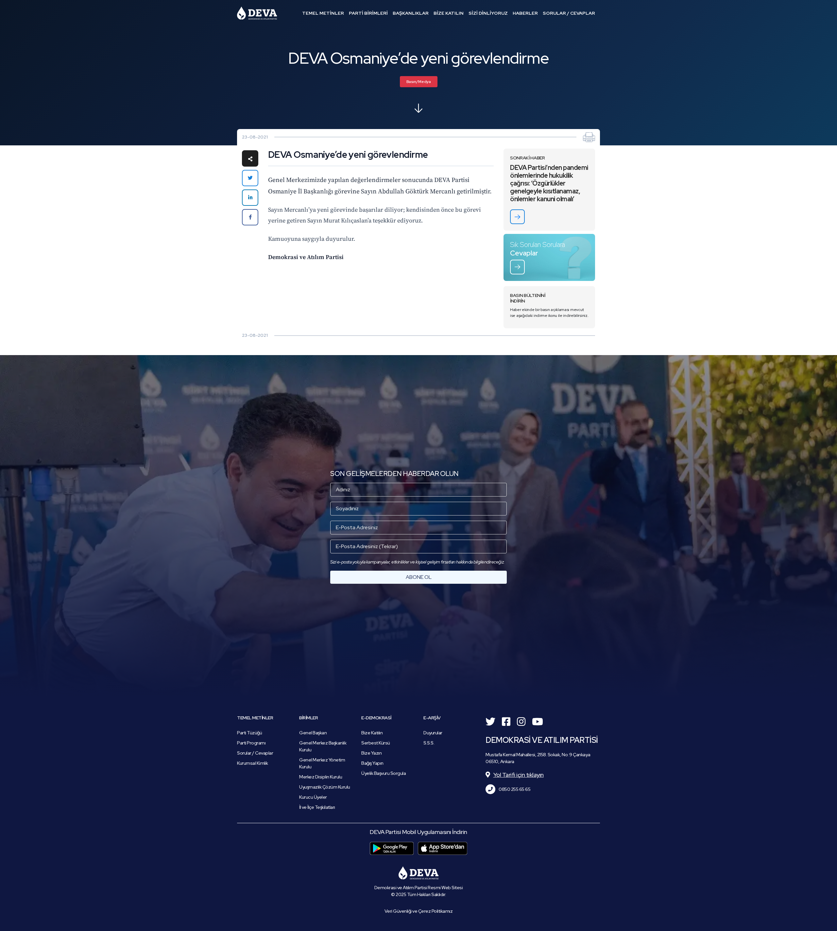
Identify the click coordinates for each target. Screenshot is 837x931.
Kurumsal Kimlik (252, 763)
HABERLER (525, 13)
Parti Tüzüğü (249, 733)
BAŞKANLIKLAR (411, 13)
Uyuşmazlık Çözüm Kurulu (324, 787)
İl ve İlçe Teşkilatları (317, 807)
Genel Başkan (313, 733)
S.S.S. (428, 743)
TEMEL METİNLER (323, 13)
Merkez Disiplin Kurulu (320, 777)
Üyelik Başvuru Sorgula (383, 773)
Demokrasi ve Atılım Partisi (257, 13)
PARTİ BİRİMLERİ (368, 13)
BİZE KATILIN (449, 13)
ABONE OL (419, 577)
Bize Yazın (371, 753)
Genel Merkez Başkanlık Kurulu (322, 746)
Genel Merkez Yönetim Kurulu (322, 763)
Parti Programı (251, 743)
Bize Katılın (372, 733)
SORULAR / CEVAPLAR (569, 13)
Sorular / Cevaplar (255, 753)
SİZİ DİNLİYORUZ (488, 13)
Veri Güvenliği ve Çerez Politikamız (418, 911)
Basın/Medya (418, 81)
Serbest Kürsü (375, 743)
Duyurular (432, 733)
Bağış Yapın (372, 763)
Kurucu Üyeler (313, 797)
